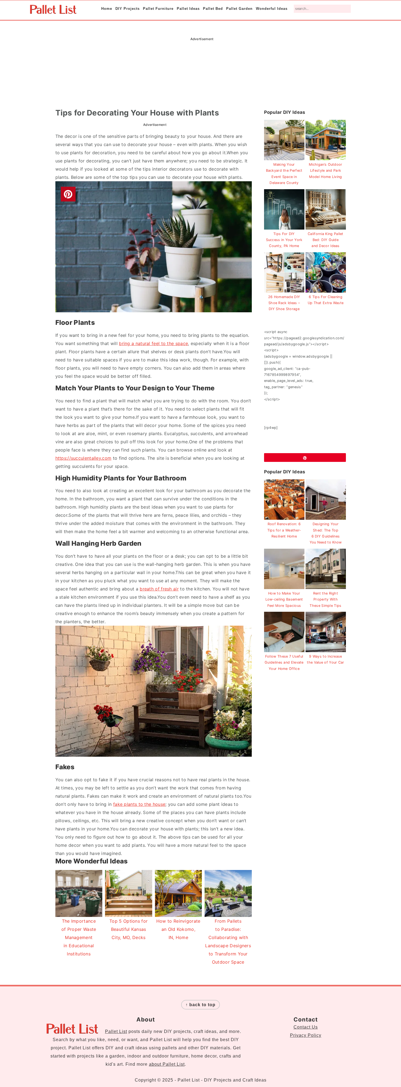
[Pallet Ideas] (53, 11)
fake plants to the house (139, 804)
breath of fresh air (159, 589)
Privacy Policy (305, 1035)
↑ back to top (200, 1004)
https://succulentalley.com (83, 458)
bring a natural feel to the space (153, 343)
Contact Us (306, 1027)
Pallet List (116, 1031)
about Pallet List (167, 1064)
